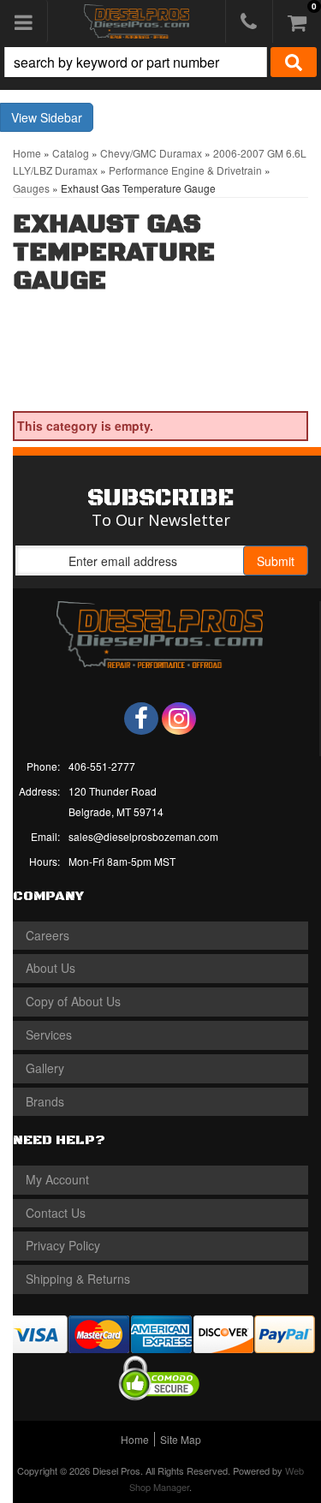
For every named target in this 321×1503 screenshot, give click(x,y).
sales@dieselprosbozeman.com (143, 836)
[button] (160, 62)
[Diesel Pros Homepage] (136, 21)
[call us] (249, 21)
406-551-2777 (101, 766)
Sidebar (61, 117)
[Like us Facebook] (141, 718)
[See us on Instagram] (179, 718)
